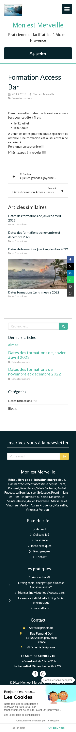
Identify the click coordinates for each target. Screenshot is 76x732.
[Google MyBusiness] (43, 674)
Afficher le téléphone (41, 647)
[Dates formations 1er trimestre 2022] (38, 274)
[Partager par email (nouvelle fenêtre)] (70, 286)
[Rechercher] (63, 326)
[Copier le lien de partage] (70, 293)
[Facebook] (35, 674)
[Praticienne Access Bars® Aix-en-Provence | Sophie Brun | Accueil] (13, 10)
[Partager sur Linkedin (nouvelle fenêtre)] (70, 273)
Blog (11, 408)
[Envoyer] (64, 456)
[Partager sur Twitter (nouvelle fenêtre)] (70, 266)
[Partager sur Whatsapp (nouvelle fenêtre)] (70, 279)
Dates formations (20, 401)
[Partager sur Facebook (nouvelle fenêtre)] (70, 259)
